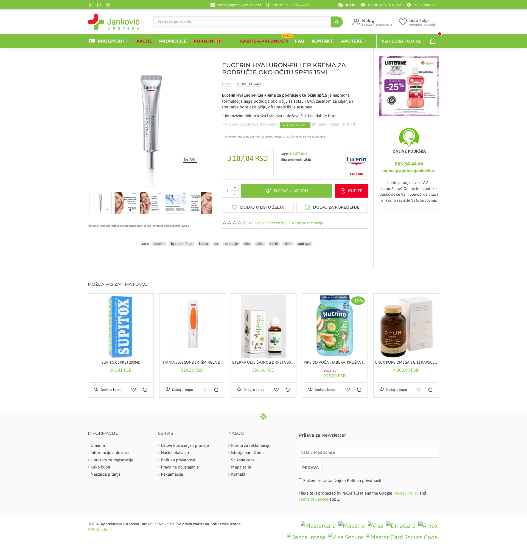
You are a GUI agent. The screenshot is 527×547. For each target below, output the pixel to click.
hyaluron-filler (181, 244)
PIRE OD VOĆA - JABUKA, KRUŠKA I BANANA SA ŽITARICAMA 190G (335, 362)
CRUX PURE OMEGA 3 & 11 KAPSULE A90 (406, 362)
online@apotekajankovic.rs (409, 170)
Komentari (249, 84)
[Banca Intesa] (306, 537)
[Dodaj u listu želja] (134, 390)
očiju (260, 244)
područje (231, 244)
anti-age (304, 244)
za (216, 244)
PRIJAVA (310, 467)
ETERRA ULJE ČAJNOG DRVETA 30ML (263, 362)
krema (203, 244)
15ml (287, 244)
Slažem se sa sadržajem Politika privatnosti (342, 480)
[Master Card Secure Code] (402, 537)
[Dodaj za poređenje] (145, 390)
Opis (227, 84)
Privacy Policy (405, 493)
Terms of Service (313, 499)
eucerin (159, 244)
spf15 (274, 244)
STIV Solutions (100, 529)
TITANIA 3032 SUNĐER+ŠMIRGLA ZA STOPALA (192, 362)
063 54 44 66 (409, 164)
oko (247, 244)
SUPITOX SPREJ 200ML (121, 362)
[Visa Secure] (345, 537)
